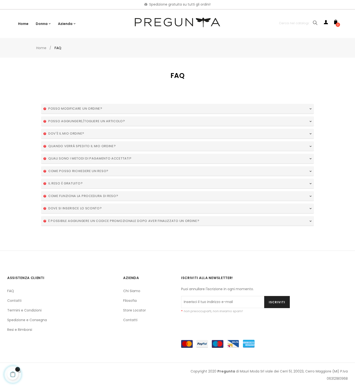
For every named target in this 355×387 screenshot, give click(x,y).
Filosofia (130, 300)
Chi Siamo (131, 290)
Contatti (14, 300)
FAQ (10, 290)
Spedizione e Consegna (27, 320)
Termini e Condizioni (24, 310)
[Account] (326, 23)
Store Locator (134, 310)
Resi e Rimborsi (19, 329)
